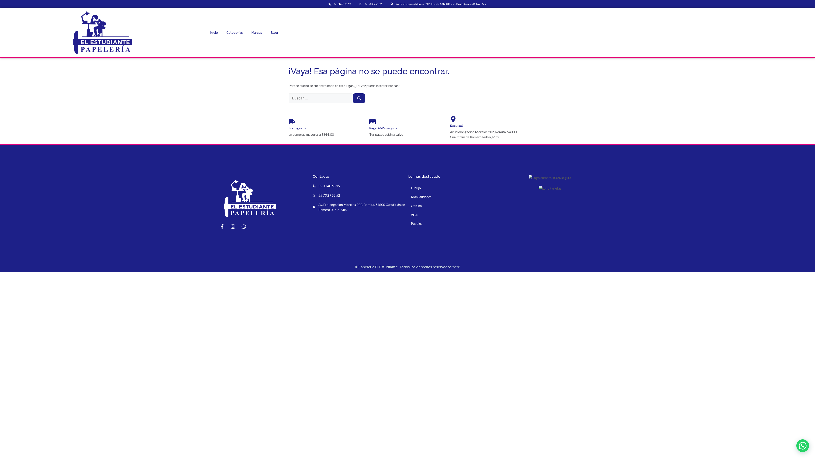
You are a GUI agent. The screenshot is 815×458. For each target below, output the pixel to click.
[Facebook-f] (222, 226)
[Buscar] (359, 98)
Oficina (416, 206)
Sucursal (456, 125)
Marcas (256, 33)
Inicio (214, 33)
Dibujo (416, 188)
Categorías (234, 33)
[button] (802, 445)
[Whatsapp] (243, 226)
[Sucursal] (453, 119)
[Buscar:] (321, 98)
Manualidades (421, 197)
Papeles (416, 223)
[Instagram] (232, 226)
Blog (274, 33)
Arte (414, 214)
